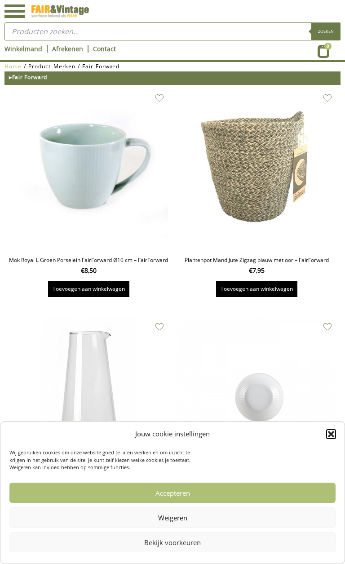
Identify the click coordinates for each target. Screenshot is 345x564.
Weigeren (172, 517)
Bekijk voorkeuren (172, 542)
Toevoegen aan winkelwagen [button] (89, 289)
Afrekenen (67, 49)
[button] (331, 434)
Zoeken (326, 31)
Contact (104, 49)
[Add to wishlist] (159, 98)
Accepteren (172, 493)
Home (13, 66)
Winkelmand (23, 49)
